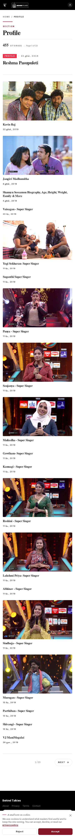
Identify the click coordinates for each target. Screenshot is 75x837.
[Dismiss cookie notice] (70, 815)
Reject (19, 831)
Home (6, 17)
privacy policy (10, 825)
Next (61, 762)
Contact (36, 806)
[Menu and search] (5, 5)
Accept (55, 831)
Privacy (16, 806)
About (5, 806)
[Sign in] (70, 4)
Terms (25, 806)
